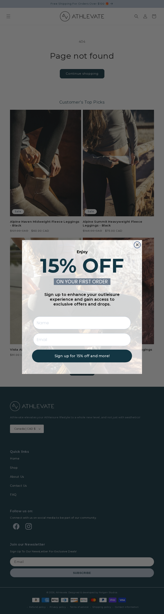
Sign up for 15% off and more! (82, 356)
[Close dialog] (137, 245)
